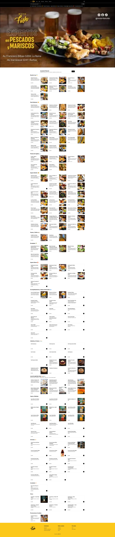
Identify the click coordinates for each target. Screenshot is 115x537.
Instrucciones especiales (34, 260)
